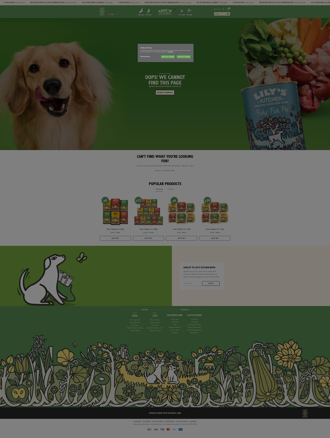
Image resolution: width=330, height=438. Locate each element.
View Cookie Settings (145, 56)
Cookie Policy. (171, 51)
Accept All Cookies (183, 56)
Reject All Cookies (168, 56)
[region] (166, 53)
